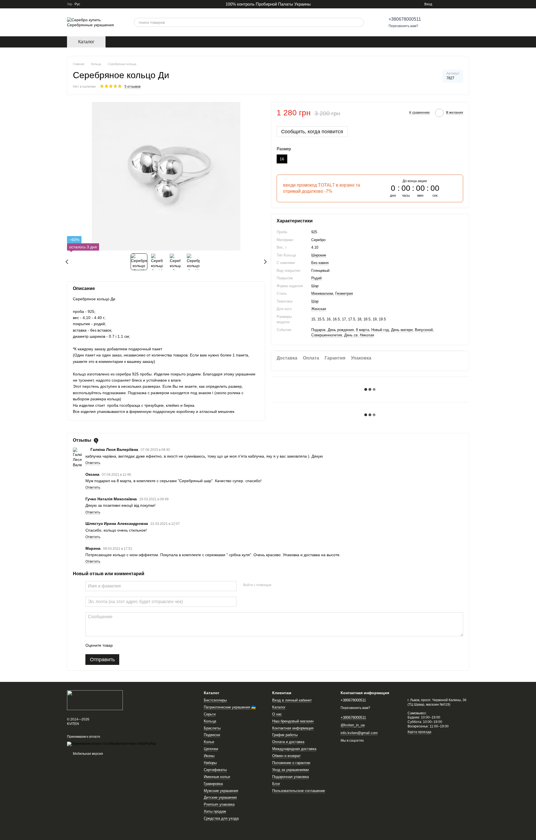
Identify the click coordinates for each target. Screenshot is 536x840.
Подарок (318, 330)
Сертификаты (215, 770)
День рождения (341, 330)
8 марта (362, 330)
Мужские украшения (221, 791)
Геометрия (344, 293)
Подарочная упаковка (290, 777)
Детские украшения (220, 797)
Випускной (424, 330)
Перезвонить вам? (403, 26)
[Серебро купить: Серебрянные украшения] (95, 700)
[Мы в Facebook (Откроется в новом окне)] (446, 4)
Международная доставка (294, 749)
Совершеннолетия (326, 335)
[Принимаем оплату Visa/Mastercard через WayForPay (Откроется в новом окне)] (111, 744)
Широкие (318, 255)
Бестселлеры (215, 700)
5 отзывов (132, 87)
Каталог (279, 707)
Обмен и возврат (286, 756)
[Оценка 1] (122, 645)
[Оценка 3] (139, 645)
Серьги (210, 714)
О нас (277, 714)
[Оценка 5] (157, 645)
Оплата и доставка (288, 742)
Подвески (212, 735)
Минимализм (322, 293)
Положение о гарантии (291, 763)
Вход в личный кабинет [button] (292, 700)
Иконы (209, 756)
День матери (402, 330)
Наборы (210, 763)
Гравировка (213, 784)
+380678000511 (405, 19)
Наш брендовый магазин (293, 721)
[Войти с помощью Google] (286, 585)
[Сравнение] (435, 22)
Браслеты (212, 728)
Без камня (320, 263)
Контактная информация (293, 728)
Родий (316, 278)
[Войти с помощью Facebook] (277, 585)
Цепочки (211, 749)
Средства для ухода (221, 818)
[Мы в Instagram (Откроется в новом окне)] (440, 4)
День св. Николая (359, 335)
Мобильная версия (87, 754)
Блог (276, 784)
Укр (69, 4)
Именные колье (217, 777)
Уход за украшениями (290, 770)
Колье (209, 742)
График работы (285, 735)
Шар (315, 301)
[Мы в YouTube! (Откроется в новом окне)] (467, 4)
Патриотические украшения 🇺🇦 (230, 707)
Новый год (380, 330)
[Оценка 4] (148, 645)
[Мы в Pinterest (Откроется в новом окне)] (453, 4)
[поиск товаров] (359, 22)
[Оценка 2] (130, 645)
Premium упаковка (219, 804)
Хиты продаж (215, 811)
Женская (318, 309)
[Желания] (450, 22)
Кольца (210, 721)
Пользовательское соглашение (298, 791)
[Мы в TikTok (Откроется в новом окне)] (460, 4)
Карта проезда (419, 732)
